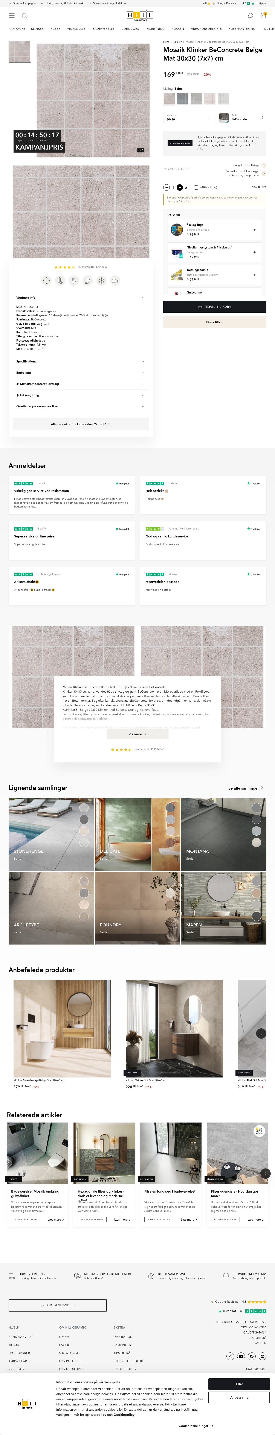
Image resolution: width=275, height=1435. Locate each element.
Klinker (177, 42)
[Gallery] (93, 100)
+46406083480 (256, 1369)
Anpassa (236, 1397)
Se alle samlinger (244, 788)
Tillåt (239, 1384)
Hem (166, 42)
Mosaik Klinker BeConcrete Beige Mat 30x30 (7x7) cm (217, 42)
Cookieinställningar (193, 1426)
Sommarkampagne (24, 3)
